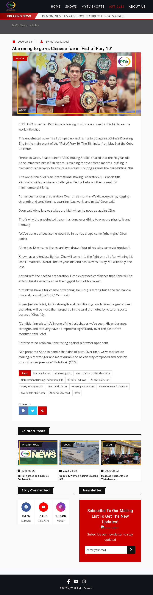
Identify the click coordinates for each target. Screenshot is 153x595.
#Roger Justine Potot (82, 386)
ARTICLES (116, 6)
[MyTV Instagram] (84, 581)
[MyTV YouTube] (76, 581)
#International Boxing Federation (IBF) (42, 380)
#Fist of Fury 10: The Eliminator (93, 373)
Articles (34, 25)
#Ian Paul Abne (41, 373)
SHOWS (71, 6)
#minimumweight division (113, 386)
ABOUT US (137, 6)
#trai (77, 393)
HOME (56, 6)
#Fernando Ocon (57, 386)
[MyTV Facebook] (68, 581)
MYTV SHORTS (93, 6)
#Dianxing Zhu (63, 373)
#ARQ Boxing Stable (32, 386)
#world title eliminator (33, 393)
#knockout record (60, 393)
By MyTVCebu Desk (57, 41)
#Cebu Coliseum (100, 380)
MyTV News (19, 25)
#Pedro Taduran (77, 380)
